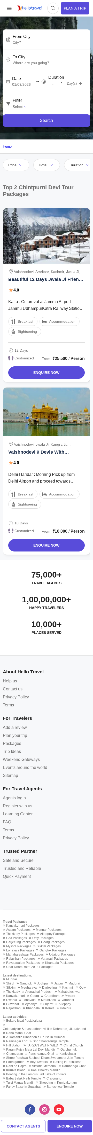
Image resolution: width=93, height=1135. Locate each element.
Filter (17, 100)
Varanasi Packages (54, 958)
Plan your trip (15, 735)
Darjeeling (49, 987)
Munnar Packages (48, 929)
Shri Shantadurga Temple (51, 1041)
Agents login (14, 798)
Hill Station (13, 1045)
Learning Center (18, 814)
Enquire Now (46, 373)
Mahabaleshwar (69, 991)
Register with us (17, 806)
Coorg (34, 995)
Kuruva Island (16, 1070)
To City (19, 57)
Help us (10, 681)
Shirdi (10, 983)
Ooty (82, 987)
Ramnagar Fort (16, 1041)
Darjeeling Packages (21, 942)
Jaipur (58, 983)
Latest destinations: (17, 975)
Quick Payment (17, 876)
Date (16, 79)
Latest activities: (15, 1016)
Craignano (54, 1078)
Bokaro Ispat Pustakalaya (24, 1020)
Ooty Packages (42, 938)
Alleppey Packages (53, 933)
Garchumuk (68, 1049)
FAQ (7, 822)
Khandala (33, 1008)
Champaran (14, 1053)
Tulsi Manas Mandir (20, 1082)
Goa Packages (16, 938)
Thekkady (13, 991)
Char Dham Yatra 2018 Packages (29, 966)
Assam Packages (18, 929)
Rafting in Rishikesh (67, 1061)
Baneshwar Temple (60, 1086)
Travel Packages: (15, 921)
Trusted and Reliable (22, 868)
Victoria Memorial (44, 1066)
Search (46, 120)
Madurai (74, 983)
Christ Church (73, 1045)
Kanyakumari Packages (23, 925)
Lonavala (29, 1000)
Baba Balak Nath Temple (23, 1078)
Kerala (50, 1008)
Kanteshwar (67, 1053)
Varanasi (67, 1000)
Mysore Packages (18, 946)
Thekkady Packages (20, 933)
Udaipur (65, 1008)
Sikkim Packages (49, 946)
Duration (56, 77)
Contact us (12, 689)
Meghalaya (29, 987)
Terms (8, 705)
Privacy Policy (16, 697)
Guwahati (13, 1004)
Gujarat (48, 1004)
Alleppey (65, 1004)
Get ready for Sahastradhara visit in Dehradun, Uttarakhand (44, 1028)
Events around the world (25, 767)
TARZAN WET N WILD (42, 1045)
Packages (12, 743)
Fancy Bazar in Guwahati (23, 1086)
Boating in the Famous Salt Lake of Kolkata (36, 1074)
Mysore (70, 995)
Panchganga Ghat (41, 1053)
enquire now (70, 1126)
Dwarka (11, 1000)
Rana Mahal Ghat (18, 1033)
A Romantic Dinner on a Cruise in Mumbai (35, 1037)
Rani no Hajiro (16, 1066)
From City (21, 37)
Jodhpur (43, 983)
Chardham (51, 995)
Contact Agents (23, 1126)
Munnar (11, 979)
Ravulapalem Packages (23, 962)
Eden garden (15, 1061)
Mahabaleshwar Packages (25, 954)
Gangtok (26, 983)
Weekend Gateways (21, 759)
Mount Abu (48, 1000)
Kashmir (68, 987)
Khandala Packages (59, 962)
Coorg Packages (53, 942)
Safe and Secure (18, 860)
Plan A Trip (75, 8)
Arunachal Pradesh (38, 991)
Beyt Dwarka (39, 1061)
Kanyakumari (15, 995)
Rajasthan (13, 1008)
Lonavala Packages (20, 950)
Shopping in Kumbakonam (58, 1082)
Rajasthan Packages (20, 958)
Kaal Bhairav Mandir (45, 1070)
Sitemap (10, 775)
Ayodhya (31, 1004)
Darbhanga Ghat (74, 1066)
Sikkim (11, 987)
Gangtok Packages (53, 950)
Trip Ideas (12, 751)
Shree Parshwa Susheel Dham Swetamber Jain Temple (45, 1057)
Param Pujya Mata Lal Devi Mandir (30, 1049)
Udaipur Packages (62, 954)
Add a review (15, 727)
